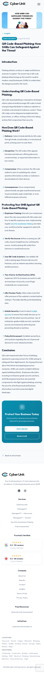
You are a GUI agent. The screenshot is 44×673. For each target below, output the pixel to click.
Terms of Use (22, 593)
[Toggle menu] (38, 4)
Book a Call (22, 436)
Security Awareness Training (22, 522)
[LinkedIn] (19, 490)
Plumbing (25, 656)
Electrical (17, 656)
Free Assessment (22, 526)
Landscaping (33, 653)
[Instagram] (25, 490)
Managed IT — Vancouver (22, 513)
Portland (18, 644)
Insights (7, 33)
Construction (16, 653)
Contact (22, 584)
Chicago (32, 644)
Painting (5, 656)
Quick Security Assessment (22, 612)
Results (22, 580)
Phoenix (4, 647)
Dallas (38, 644)
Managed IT (22, 509)
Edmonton (28, 641)
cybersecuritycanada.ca (22, 626)
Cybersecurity (22, 504)
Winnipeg (36, 641)
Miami (11, 647)
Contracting (6, 653)
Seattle (11, 644)
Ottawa (4, 644)
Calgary (20, 641)
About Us (22, 576)
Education (5, 659)
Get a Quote (22, 429)
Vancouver (6, 641)
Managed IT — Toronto (22, 518)
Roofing (24, 653)
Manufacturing (35, 656)
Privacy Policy (22, 598)
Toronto (13, 641)
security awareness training (22, 224)
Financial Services (16, 659)
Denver (25, 644)
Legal (26, 659)
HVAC (11, 656)
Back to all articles (13, 455)
